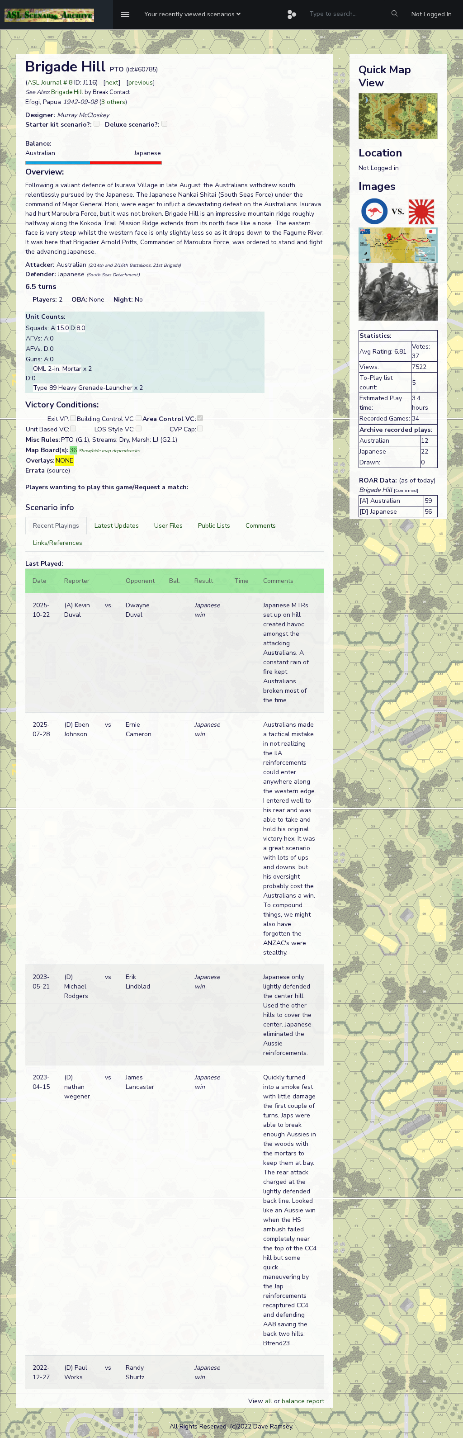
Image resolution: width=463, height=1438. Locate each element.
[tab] (56, 526)
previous (140, 82)
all (268, 1401)
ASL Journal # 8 (50, 82)
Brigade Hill (67, 92)
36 (73, 450)
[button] (192, 14)
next (111, 82)
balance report (303, 1401)
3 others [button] (113, 102)
